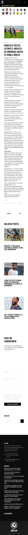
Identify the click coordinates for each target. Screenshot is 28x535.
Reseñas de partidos (7, 43)
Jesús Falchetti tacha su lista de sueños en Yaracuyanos (14, 477)
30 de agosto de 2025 (19, 43)
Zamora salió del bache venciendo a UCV (13, 504)
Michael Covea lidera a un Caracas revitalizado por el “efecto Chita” (12, 469)
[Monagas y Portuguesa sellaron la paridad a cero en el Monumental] (14, 234)
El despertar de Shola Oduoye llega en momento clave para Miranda (13, 495)
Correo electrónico (10, 379)
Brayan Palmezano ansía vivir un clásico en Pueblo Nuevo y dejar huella (13, 491)
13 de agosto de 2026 (10, 313)
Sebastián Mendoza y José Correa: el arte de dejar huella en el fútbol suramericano (12, 500)
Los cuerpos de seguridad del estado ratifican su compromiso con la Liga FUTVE (13, 487)
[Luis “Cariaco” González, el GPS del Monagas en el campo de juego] (14, 303)
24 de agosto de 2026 (10, 244)
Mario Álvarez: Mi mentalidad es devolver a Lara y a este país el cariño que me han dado (14, 481)
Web (5, 386)
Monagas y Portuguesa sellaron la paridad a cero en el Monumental (13, 248)
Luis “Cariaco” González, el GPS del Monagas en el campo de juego (13, 316)
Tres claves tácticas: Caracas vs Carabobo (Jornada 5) (12, 473)
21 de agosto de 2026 (10, 278)
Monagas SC (7, 200)
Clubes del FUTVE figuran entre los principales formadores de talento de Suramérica (13, 283)
